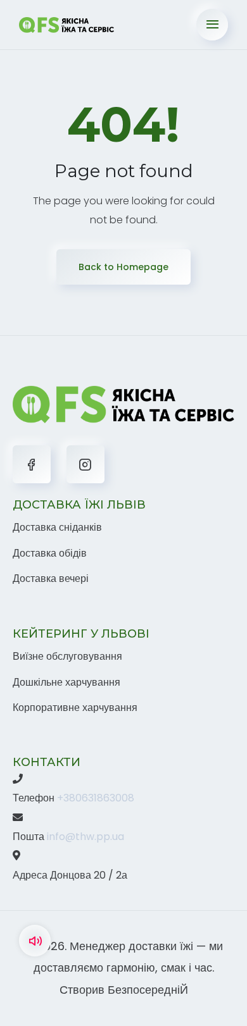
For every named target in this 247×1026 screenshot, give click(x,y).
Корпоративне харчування (75, 707)
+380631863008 (95, 798)
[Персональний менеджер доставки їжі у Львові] (66, 24)
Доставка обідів (50, 553)
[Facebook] (32, 464)
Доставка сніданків (57, 527)
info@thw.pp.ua (85, 836)
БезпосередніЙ (148, 990)
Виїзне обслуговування (67, 656)
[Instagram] (85, 464)
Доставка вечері (51, 578)
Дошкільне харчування (66, 682)
